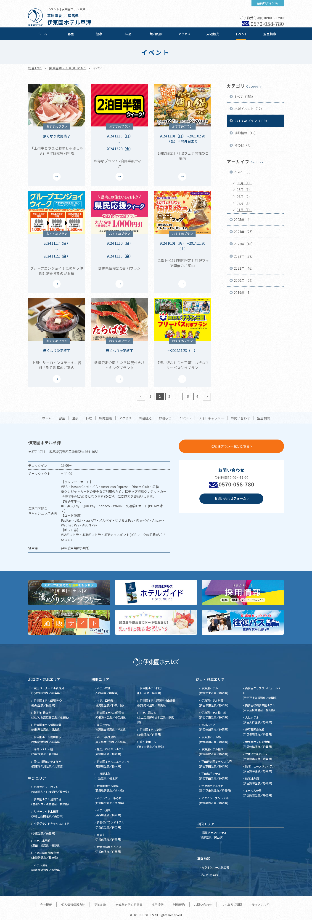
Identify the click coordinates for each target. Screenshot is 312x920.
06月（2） (244, 196)
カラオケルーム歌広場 (215, 867)
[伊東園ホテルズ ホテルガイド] (156, 592)
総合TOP (35, 68)
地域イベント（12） (249, 108)
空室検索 (269, 34)
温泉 (99, 34)
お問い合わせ (240, 418)
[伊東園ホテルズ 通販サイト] (69, 622)
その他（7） (243, 145)
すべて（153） (244, 96)
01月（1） (244, 209)
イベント (241, 34)
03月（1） (244, 203)
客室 (71, 34)
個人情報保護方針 (73, 904)
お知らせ (165, 418)
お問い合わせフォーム (230, 498)
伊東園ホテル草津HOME (67, 68)
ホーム (42, 34)
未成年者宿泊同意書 (129, 904)
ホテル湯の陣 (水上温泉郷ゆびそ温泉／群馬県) (155, 717)
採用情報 (158, 904)
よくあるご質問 (231, 904)
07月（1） (244, 189)
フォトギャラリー (211, 418)
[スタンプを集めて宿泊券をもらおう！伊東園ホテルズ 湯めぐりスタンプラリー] (69, 592)
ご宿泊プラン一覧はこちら (230, 446)
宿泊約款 (100, 904)
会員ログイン (266, 3)
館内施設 (156, 34)
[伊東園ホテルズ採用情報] (243, 592)
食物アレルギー (261, 904)
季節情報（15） (245, 133)
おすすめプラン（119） (251, 120)
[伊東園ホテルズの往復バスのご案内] (243, 622)
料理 (127, 34)
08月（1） (244, 183)
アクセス (184, 34)
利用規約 (179, 904)
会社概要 (46, 904)
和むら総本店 (209, 875)
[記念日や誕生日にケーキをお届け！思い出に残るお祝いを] (156, 622)
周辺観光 (212, 34)
